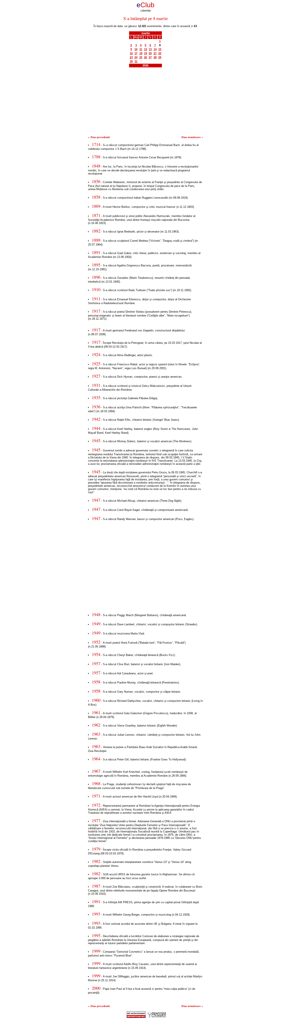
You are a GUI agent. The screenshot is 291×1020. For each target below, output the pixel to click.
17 (135, 53)
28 (155, 57)
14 (155, 49)
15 (159, 49)
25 (140, 57)
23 (131, 57)
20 (150, 53)
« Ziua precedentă (99, 137)
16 (131, 53)
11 (140, 49)
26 (145, 57)
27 (150, 57)
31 (135, 61)
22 (159, 53)
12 (145, 49)
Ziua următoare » (192, 137)
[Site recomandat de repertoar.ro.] (136, 1017)
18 (140, 53)
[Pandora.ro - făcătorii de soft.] (157, 1017)
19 (145, 53)
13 (150, 49)
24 (135, 57)
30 (131, 61)
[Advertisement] (145, 103)
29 (159, 57)
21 (155, 53)
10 (135, 49)
